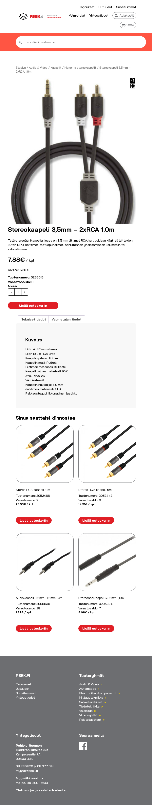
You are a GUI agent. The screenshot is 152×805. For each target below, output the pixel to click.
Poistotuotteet (90, 720)
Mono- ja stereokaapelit (80, 67)
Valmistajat (77, 15)
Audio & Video (38, 67)
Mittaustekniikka (91, 697)
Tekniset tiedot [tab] (33, 319)
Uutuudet (105, 7)
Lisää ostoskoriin (33, 305)
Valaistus (86, 711)
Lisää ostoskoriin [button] (34, 520)
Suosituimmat (126, 7)
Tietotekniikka (89, 706)
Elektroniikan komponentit (98, 693)
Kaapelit (56, 67)
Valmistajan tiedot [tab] (67, 319)
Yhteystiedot (98, 15)
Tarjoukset (87, 7)
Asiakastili (127, 15)
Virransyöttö (88, 715)
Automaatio (87, 689)
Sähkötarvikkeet (91, 702)
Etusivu (21, 67)
